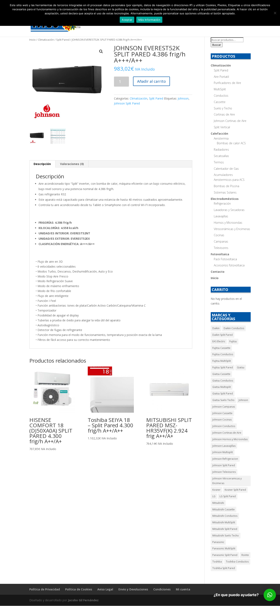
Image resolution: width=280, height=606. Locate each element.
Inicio (32, 39)
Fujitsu (233, 341)
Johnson (183, 98)
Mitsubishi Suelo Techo (225, 535)
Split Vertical (222, 127)
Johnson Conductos (223, 426)
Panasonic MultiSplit (223, 548)
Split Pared (62, 39)
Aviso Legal (105, 589)
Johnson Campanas (223, 406)
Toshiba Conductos (237, 561)
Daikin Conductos (234, 328)
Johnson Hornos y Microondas (230, 439)
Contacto (74, 27)
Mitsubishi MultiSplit (223, 522)
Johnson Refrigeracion (225, 459)
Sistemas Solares (225, 192)
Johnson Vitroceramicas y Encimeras (227, 481)
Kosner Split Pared (235, 489)
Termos (219, 162)
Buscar (216, 45)
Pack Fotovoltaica (225, 259)
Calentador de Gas (226, 169)
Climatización (46, 39)
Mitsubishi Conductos (224, 516)
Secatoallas (221, 156)
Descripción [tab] (42, 164)
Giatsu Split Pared (222, 393)
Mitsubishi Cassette (223, 509)
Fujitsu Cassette (221, 348)
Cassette (219, 102)
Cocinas (219, 235)
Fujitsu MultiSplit (221, 361)
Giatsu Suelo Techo (223, 400)
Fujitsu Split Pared (222, 367)
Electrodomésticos (225, 199)
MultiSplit (220, 89)
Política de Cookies (78, 589)
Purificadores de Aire (227, 83)
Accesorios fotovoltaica (229, 265)
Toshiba (217, 561)
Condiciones (162, 589)
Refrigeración (222, 203)
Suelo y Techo (223, 108)
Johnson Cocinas (222, 419)
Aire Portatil (221, 77)
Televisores (221, 248)
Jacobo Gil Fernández (83, 600)
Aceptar (127, 19)
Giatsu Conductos (222, 380)
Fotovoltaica (220, 254)
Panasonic (218, 542)
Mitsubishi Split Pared (224, 529)
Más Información (149, 19)
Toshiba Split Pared (223, 568)
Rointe (245, 555)
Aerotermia (221, 138)
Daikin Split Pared (222, 335)
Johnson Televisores (224, 472)
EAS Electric (218, 341)
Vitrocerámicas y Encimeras (232, 229)
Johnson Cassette (222, 413)
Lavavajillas (221, 216)
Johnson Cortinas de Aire (230, 121)
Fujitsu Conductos (222, 354)
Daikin (216, 328)
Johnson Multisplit (222, 452)
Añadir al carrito (151, 81)
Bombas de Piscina (226, 186)
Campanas (221, 241)
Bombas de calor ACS (231, 143)
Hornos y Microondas (228, 223)
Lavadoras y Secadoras (229, 210)
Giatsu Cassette (221, 374)
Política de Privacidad (44, 589)
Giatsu (240, 367)
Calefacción (219, 133)
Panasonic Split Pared (224, 555)
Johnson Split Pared (127, 103)
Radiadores (221, 149)
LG (213, 496)
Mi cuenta (183, 589)
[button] (101, 51)
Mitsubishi (218, 503)
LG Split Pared (228, 496)
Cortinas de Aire (224, 114)
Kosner (216, 489)
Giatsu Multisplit (221, 387)
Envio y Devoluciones (133, 589)
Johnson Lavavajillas (224, 446)
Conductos (221, 95)
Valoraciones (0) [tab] (72, 164)
